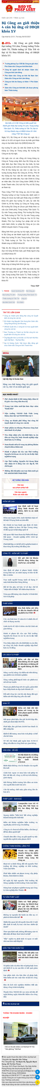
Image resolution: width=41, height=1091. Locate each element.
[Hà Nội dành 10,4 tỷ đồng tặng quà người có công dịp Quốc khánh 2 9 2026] (10, 758)
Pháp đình (8, 603)
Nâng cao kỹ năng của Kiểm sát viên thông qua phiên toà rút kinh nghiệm (20, 674)
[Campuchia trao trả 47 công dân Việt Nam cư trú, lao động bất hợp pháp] (10, 807)
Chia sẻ (37, 1072)
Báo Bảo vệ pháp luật (11, 1004)
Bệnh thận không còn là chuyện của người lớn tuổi (20, 767)
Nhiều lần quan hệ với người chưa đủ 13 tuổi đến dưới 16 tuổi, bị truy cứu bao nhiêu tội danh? (20, 924)
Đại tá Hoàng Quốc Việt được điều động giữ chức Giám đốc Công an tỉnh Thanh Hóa (21, 344)
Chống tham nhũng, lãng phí (16, 846)
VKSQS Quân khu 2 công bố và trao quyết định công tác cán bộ (21, 328)
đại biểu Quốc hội (9, 302)
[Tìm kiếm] (37, 1082)
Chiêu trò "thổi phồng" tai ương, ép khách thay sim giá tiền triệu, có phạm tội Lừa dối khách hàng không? (28, 906)
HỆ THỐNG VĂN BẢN (20, 480)
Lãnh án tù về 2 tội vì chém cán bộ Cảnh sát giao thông (20, 627)
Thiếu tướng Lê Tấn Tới (11, 298)
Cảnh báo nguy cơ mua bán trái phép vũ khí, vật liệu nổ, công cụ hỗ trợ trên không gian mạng (20, 775)
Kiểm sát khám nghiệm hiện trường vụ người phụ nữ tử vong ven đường (20, 823)
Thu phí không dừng (10, 1090)
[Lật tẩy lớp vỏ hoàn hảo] (20, 366)
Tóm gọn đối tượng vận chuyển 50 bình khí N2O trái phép (20, 595)
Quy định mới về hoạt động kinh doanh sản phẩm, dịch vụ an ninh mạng (28, 509)
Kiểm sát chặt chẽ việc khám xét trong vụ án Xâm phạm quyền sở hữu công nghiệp (28, 711)
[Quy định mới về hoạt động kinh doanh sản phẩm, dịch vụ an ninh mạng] (10, 509)
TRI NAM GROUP (8, 1087)
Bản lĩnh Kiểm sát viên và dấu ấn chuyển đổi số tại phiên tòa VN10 (28, 610)
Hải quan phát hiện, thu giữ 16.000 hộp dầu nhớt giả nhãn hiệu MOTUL (20, 720)
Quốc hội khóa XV (18, 291)
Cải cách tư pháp (11, 655)
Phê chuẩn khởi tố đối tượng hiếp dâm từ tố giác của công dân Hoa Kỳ (21, 400)
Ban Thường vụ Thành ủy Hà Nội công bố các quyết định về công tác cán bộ (21, 333)
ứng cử (24, 298)
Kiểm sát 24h (7, 18)
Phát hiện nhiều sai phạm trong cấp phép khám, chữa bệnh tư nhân (20, 874)
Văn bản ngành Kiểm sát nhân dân (20, 493)
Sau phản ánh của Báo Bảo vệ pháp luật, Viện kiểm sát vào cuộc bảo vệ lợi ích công (20, 976)
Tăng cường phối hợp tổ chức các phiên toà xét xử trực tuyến (20, 681)
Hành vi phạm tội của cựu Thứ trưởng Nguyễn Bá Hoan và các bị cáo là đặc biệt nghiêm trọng (21, 454)
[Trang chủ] (20, 8)
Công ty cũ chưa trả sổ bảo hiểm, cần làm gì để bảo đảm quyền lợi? (20, 831)
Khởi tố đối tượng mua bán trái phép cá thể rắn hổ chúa (20, 735)
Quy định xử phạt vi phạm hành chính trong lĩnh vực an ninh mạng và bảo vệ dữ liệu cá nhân (20, 572)
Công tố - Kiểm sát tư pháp (15, 553)
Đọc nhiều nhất (10, 394)
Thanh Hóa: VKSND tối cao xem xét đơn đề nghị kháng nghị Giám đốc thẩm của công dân (20, 994)
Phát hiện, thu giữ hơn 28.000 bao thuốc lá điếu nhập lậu (20, 728)
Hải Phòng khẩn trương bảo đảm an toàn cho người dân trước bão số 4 (20, 783)
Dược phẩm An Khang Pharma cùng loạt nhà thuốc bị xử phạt (21, 429)
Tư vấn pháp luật (11, 897)
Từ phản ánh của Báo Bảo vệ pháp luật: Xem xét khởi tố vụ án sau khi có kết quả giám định (20, 968)
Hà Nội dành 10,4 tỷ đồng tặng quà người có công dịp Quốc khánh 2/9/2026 (28, 758)
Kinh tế (6, 703)
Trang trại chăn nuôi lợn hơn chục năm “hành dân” (21, 407)
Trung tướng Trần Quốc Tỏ (27, 295)
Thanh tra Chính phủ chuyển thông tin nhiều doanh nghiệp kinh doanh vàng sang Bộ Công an (28, 855)
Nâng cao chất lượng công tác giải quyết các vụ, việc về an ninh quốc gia (20, 385)
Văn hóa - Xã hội (10, 750)
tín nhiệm (20, 302)
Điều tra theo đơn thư (13, 948)
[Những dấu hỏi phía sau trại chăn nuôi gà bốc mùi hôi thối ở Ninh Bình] (10, 957)
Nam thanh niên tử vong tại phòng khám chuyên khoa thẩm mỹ (21, 446)
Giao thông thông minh (25, 1087)
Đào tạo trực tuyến (25, 1090)
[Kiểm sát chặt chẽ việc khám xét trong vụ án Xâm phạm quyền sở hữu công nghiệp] (10, 711)
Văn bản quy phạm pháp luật (20, 486)
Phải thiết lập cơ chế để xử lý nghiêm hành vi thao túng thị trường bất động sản (20, 545)
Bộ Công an (30, 291)
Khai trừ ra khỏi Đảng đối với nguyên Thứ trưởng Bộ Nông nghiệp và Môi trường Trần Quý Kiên (20, 866)
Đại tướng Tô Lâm (9, 295)
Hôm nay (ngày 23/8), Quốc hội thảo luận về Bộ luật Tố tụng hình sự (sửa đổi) (20, 519)
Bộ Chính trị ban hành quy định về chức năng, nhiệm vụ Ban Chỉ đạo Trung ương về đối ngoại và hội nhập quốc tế (20, 527)
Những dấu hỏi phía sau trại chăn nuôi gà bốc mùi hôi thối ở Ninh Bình (21, 472)
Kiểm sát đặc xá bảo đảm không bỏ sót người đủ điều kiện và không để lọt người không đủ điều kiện (28, 664)
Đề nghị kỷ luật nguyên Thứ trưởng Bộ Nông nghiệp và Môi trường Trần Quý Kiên (20, 882)
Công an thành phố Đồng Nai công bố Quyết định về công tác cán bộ (21, 317)
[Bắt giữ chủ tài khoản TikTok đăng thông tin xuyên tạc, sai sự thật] (10, 562)
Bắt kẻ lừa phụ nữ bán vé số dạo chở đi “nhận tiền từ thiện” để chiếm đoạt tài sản (20, 588)
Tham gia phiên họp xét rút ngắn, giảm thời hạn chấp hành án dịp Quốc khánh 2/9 (20, 688)
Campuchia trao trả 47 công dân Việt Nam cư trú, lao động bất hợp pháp (28, 807)
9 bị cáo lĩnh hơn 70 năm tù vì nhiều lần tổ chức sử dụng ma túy (20, 620)
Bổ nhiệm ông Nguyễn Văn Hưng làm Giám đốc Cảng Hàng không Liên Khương (21, 322)
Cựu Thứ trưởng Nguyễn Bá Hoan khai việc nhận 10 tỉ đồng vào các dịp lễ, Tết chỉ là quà (21, 463)
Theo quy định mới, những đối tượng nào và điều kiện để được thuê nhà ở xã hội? (20, 933)
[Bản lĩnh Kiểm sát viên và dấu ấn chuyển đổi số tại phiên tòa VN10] (10, 611)
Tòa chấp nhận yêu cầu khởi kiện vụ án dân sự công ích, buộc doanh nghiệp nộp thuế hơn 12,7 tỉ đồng (21, 437)
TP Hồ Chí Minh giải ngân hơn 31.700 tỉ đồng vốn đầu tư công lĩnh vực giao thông (20, 742)
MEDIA (6, 353)
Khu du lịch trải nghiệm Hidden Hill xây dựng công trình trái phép (20, 986)
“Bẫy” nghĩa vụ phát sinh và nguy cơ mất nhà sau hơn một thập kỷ (20, 940)
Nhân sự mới (19, 18)
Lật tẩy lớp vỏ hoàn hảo (13, 379)
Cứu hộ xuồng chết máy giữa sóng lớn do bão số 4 (20, 791)
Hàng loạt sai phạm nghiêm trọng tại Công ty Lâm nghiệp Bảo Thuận (20, 889)
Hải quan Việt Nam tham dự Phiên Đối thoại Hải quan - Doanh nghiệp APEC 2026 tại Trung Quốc (20, 537)
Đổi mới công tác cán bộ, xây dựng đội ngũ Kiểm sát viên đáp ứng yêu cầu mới (20, 695)
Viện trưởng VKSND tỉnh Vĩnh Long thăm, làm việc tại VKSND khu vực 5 (21, 414)
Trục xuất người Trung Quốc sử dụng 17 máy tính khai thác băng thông (20, 581)
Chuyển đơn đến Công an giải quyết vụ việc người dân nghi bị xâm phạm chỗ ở (20, 838)
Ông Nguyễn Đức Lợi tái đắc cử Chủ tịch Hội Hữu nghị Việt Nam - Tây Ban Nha (21, 339)
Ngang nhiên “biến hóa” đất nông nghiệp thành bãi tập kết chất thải (20, 816)
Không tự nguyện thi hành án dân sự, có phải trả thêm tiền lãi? (20, 916)
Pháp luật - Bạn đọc (12, 799)
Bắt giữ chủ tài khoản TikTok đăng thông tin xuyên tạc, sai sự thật (28, 560)
